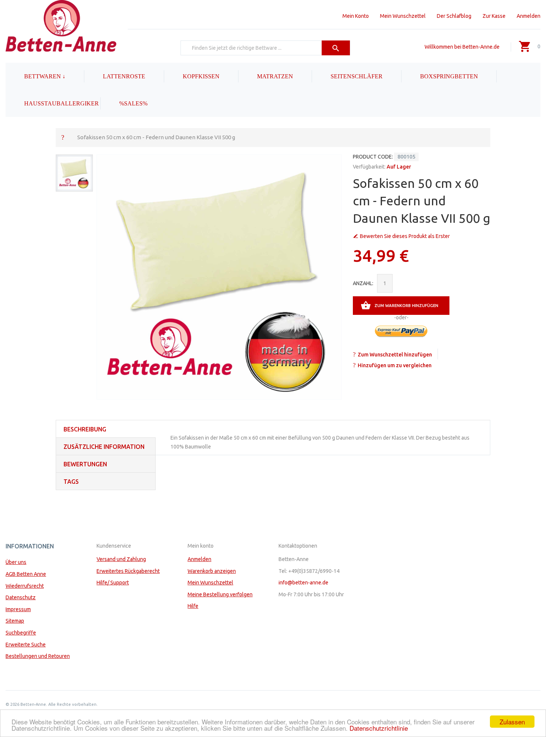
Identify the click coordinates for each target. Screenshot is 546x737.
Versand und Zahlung (121, 559)
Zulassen (512, 721)
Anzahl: (363, 283)
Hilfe (193, 606)
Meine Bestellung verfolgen (220, 594)
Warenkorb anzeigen (212, 571)
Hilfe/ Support (113, 583)
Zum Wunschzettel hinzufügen (395, 355)
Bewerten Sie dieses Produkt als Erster (405, 236)
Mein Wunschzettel (403, 16)
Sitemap (15, 621)
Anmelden (528, 16)
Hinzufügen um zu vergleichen (395, 365)
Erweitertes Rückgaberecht (128, 571)
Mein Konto (355, 16)
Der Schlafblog (454, 16)
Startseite (62, 137)
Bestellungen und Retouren (38, 656)
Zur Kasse (494, 16)
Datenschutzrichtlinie (379, 728)
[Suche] (336, 47)
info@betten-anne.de (303, 583)
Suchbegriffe (21, 633)
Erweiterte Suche (26, 645)
